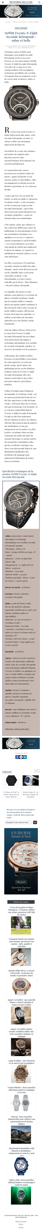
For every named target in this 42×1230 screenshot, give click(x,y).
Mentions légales (21, 1221)
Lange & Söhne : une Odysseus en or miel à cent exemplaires (21, 1061)
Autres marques (34, 22)
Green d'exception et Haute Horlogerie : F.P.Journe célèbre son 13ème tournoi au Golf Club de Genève (21, 911)
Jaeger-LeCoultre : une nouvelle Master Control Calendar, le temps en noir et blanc (21, 1002)
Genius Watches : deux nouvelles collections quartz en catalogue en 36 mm (22, 1089)
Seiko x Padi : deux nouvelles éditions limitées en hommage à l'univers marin (21, 1182)
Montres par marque (19, 22)
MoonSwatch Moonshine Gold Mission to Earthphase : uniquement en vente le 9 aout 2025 (21, 1152)
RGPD (21, 1224)
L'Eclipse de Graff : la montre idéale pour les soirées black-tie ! (11, 794)
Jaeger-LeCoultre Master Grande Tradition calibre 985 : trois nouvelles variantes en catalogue (21, 1033)
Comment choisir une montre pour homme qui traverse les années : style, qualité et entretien (21, 942)
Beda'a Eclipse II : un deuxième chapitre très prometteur (31, 794)
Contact (21, 1227)
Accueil (7, 22)
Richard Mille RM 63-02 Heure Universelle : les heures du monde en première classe (22, 973)
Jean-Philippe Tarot (14, 46)
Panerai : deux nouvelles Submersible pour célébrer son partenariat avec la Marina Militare (21, 1120)
